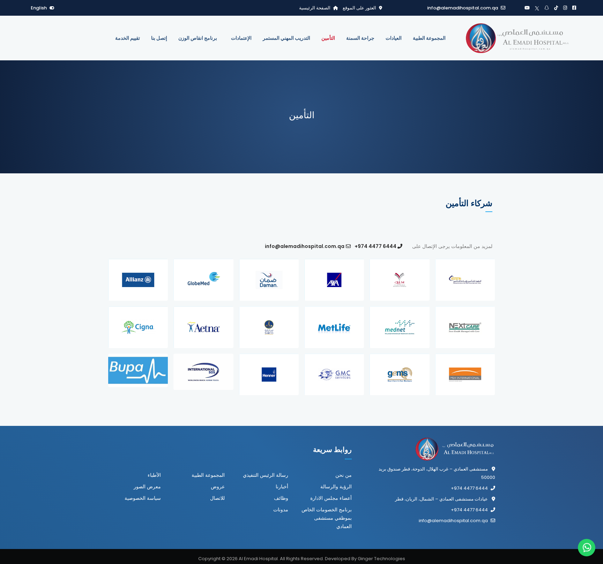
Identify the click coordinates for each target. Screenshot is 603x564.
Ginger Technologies (381, 558)
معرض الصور (147, 486)
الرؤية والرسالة (336, 486)
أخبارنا (282, 486)
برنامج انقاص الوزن (197, 38)
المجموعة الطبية (429, 38)
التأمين (328, 38)
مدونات (280, 509)
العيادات (394, 38)
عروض (218, 486)
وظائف (281, 498)
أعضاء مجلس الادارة (331, 498)
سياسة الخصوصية (143, 498)
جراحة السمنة (360, 38)
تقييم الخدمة (127, 38)
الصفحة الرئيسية (314, 8)
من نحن (343, 475)
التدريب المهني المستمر (286, 38)
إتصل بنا (159, 38)
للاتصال (217, 498)
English (39, 8)
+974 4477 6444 (374, 246)
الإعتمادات (241, 38)
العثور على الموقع (359, 8)
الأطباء (154, 475)
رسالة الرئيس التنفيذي (265, 475)
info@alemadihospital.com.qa (462, 8)
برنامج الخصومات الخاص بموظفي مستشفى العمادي (327, 518)
